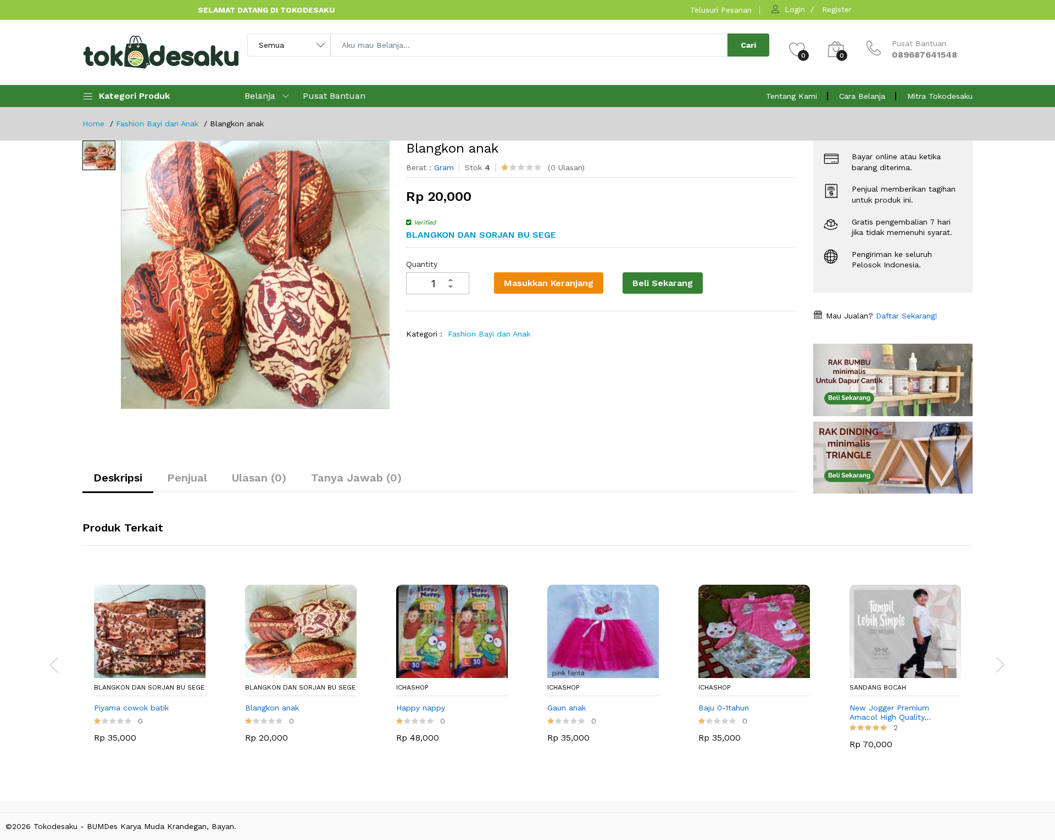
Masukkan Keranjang (548, 283)
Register (837, 9)
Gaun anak (566, 707)
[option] (255, 275)
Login (795, 9)
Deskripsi (117, 477)
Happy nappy (420, 707)
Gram (444, 167)
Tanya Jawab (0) (356, 477)
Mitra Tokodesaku (940, 96)
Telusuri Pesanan (721, 9)
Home (93, 123)
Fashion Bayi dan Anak (157, 123)
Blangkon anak (272, 707)
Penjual (187, 477)
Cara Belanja (862, 96)
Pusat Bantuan (334, 96)
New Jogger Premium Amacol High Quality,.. (890, 712)
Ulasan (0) (259, 477)
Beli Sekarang (662, 283)
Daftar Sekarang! (905, 315)
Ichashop (412, 687)
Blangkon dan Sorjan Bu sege (149, 687)
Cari (748, 45)
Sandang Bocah (877, 687)
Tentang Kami (791, 96)
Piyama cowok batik (131, 707)
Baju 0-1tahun (723, 707)
